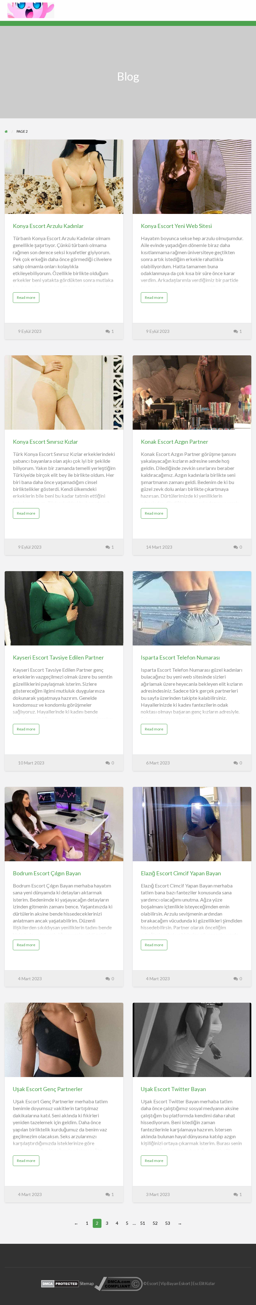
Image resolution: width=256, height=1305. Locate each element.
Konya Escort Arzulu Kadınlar (48, 225)
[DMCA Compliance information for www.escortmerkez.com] (118, 1283)
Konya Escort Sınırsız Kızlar (45, 441)
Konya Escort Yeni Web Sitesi (176, 225)
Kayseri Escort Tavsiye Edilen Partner (58, 657)
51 (142, 1223)
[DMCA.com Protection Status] (60, 1283)
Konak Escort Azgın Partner (174, 441)
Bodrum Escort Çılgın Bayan (47, 873)
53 (167, 1223)
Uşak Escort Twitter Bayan (173, 1088)
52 (155, 1223)
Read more (27, 299)
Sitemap (87, 1283)
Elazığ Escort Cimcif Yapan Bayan (181, 873)
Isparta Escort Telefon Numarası (180, 657)
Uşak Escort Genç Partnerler (48, 1088)
